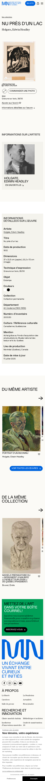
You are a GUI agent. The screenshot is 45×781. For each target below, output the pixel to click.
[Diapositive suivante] (40, 398)
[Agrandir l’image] (4, 91)
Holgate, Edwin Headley (14, 232)
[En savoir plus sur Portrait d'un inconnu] (21, 428)
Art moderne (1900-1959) (15, 308)
